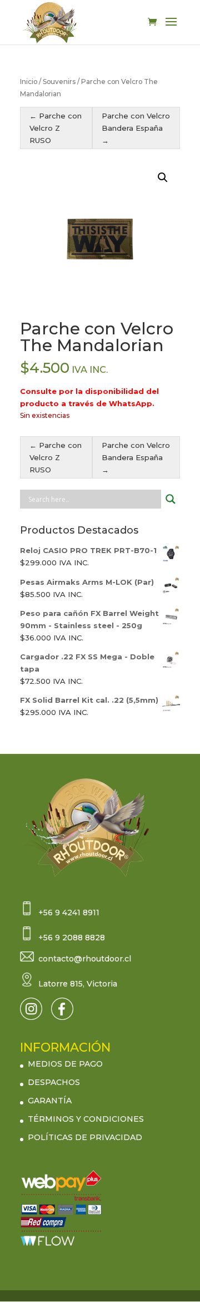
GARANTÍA (50, 1101)
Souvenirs (59, 81)
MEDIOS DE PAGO (65, 1064)
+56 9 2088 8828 (71, 938)
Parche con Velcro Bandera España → (136, 128)
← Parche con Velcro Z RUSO (55, 128)
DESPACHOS (54, 1082)
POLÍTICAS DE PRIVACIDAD (85, 1137)
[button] (163, 177)
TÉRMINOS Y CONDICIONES (86, 1119)
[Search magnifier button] (170, 499)
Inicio (28, 81)
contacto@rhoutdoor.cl (84, 959)
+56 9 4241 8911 (68, 913)
